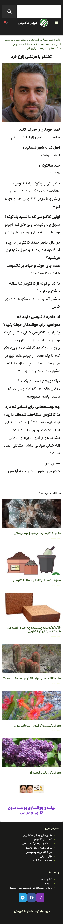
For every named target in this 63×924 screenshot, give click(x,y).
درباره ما (48, 883)
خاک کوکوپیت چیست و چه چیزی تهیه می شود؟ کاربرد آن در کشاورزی (34, 630)
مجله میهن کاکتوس (41, 860)
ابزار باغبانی (46, 856)
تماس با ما (46, 879)
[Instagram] (40, 897)
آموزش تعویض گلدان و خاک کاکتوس (37, 581)
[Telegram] (23, 897)
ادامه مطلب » (55, 538)
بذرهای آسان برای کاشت (39, 848)
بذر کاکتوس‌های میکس (39, 852)
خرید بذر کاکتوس (42, 839)
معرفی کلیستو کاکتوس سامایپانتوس (37, 726)
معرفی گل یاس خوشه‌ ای (45, 773)
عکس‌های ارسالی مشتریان (37, 835)
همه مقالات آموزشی (41, 39)
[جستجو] (9, 11)
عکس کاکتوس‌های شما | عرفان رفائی (37, 534)
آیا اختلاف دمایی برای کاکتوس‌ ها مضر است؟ (32, 679)
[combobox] (39, 11)
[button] (56, 22)
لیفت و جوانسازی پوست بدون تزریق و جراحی (31, 810)
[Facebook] (31, 897)
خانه (58, 39)
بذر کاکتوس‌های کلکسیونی (37, 843)
